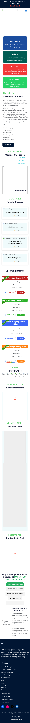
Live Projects (15, 41)
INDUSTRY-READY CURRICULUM (15, 584)
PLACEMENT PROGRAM (15, 598)
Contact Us (4, 690)
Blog (2, 683)
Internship (15, 67)
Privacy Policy (16, 716)
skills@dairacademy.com (8, 699)
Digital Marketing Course (15, 227)
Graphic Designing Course (15, 212)
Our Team (3, 685)
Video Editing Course (15, 258)
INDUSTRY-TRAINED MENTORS (15, 589)
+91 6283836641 (6, 696)
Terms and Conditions (16, 719)
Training (15, 54)
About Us (3, 687)
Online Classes (15, 80)
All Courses (4, 680)
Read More (8, 144)
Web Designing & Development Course (15, 242)
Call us (21, 292)
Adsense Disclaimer (16, 718)
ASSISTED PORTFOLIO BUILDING (15, 593)
